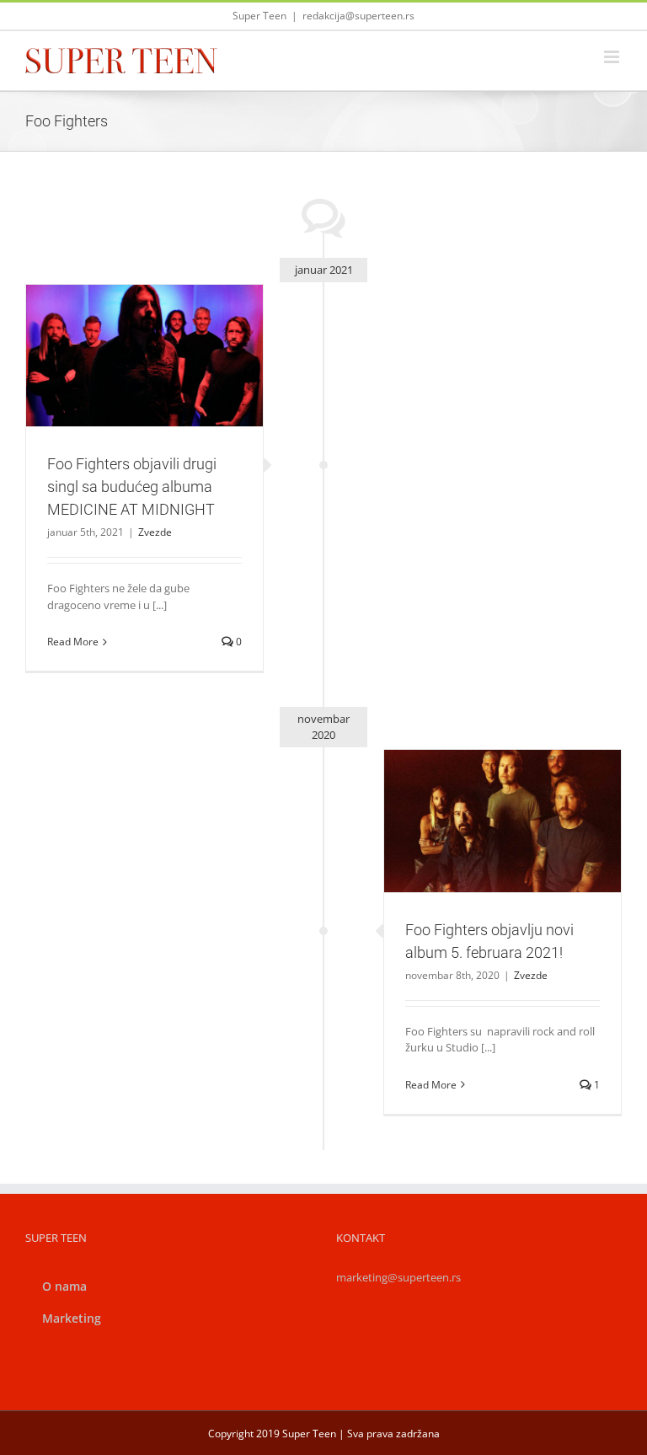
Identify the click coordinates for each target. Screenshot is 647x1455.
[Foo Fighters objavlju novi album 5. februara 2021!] (502, 820)
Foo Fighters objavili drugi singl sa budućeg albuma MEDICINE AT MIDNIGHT (125, 317)
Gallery (164, 317)
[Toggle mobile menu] (613, 57)
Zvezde (145, 400)
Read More (73, 641)
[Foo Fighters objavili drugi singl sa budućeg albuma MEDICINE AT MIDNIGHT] (144, 355)
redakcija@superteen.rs (358, 15)
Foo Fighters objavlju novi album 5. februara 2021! (483, 791)
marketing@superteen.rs (398, 1277)
